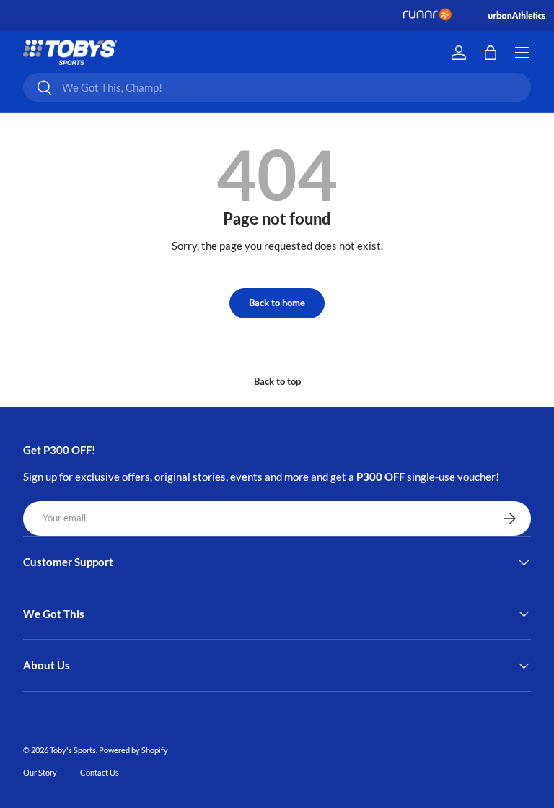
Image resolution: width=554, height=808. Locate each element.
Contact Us (99, 772)
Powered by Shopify (133, 750)
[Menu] (522, 53)
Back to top (277, 381)
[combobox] (277, 87)
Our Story (40, 772)
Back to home (277, 302)
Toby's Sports (73, 750)
